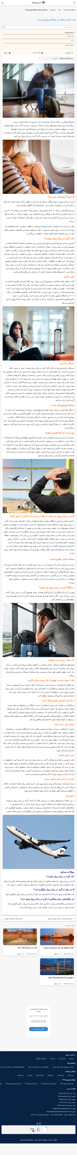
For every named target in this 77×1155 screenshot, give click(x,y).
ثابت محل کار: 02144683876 (66, 1106)
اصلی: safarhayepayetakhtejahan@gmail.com (60, 1112)
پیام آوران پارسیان (26, 1140)
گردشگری (52, 10)
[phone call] (3, 3)
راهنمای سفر (70, 45)
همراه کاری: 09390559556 (66, 1096)
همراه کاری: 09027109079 (67, 1102)
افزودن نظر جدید (38, 1029)
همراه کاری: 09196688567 (67, 1099)
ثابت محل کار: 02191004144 (66, 1093)
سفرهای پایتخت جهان (69, 10)
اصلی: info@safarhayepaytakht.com (64, 1109)
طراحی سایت (52, 1140)
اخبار (72, 41)
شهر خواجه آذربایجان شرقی (13, 919)
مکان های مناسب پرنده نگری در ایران (60, 919)
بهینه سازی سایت (40, 1140)
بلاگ (59, 10)
